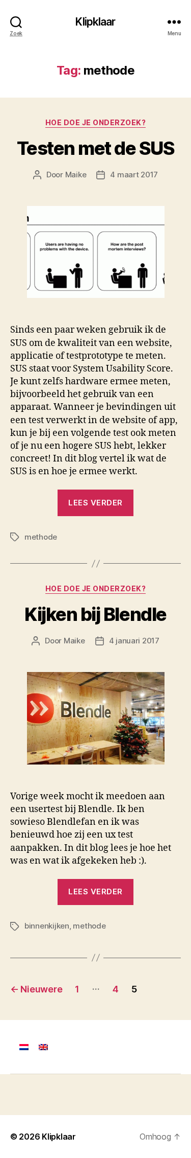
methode (40, 537)
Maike (76, 174)
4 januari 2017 (134, 640)
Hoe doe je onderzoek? (95, 122)
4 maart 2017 (134, 174)
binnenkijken (46, 926)
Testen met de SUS (96, 148)
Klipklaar (95, 21)
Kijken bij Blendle (95, 614)
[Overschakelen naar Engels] (43, 1046)
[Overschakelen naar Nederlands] (24, 1046)
